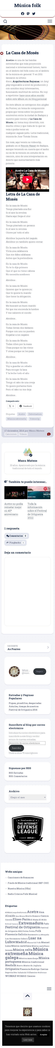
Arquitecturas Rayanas (26, 81)
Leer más (27, 1039)
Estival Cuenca (11, 924)
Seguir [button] (39, 671)
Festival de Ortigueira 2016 (23, 709)
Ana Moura (20, 916)
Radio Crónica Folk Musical (22, 894)
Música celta (22, 950)
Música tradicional (33, 961)
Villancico (32, 972)
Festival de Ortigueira (22, 927)
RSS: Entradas (16, 772)
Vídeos (23, 434)
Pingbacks (16, 542)
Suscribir (16, 748)
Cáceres (8, 919)
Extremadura (35, 414)
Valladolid (22, 973)
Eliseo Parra (21, 919)
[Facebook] (22, 13)
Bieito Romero (32, 916)
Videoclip (35, 418)
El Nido (42, 919)
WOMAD (10, 976)
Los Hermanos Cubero (16, 938)
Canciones (11, 434)
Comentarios (17, 535)
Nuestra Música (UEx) (19, 888)
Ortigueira (12, 969)
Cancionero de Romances (21, 877)
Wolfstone (42, 973)
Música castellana (21, 945)
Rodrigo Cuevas (39, 969)
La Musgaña (43, 935)
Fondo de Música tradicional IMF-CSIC (28, 883)
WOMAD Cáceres (26, 976)
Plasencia (25, 969)
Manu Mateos (36, 430)
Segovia (9, 972)
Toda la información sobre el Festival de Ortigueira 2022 (37, 510)
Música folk (27, 5)
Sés (15, 972)
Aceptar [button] (43, 1034)
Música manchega (28, 958)
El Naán (34, 919)
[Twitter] (33, 13)
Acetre (21, 414)
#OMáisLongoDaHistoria (16, 912)
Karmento (32, 934)
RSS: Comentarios (18, 776)
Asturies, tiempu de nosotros (23, 706)
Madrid (21, 942)
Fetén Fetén (28, 931)
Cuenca (45, 916)
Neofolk (10, 965)
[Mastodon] (28, 13)
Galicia (22, 934)
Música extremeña (16, 418)
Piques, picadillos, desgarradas (25, 703)
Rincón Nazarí (28, 145)
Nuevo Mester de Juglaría (29, 965)
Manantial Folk (34, 943)
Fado (46, 923)
